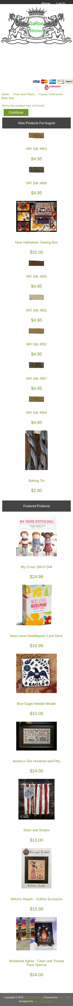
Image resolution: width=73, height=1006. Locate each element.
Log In (60, 3)
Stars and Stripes (36, 830)
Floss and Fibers (24, 94)
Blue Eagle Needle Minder (36, 704)
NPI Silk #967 (36, 379)
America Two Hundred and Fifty (36, 761)
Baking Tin (36, 481)
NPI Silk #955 (36, 276)
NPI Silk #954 (36, 413)
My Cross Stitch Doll (36, 567)
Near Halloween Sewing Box (36, 242)
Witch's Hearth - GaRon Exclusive (36, 899)
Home (46, 3)
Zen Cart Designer (44, 1001)
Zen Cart (63, 997)
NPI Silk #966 (36, 183)
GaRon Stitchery (33, 997)
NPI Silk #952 (36, 344)
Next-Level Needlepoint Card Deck (36, 636)
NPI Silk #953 (36, 149)
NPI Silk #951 (36, 310)
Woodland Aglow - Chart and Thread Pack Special (36, 963)
